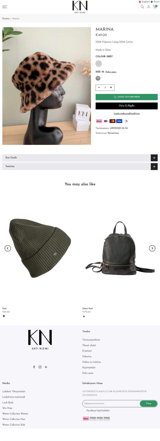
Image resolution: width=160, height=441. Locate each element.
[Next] (152, 248)
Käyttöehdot (88, 368)
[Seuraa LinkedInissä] (46, 367)
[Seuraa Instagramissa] (40, 367)
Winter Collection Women (15, 414)
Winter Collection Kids (13, 425)
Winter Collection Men (13, 419)
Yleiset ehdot (89, 345)
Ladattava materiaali (13, 397)
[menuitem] (144, 2)
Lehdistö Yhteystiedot (13, 392)
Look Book (7, 403)
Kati (4, 308)
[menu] (149, 2)
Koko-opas (111, 72)
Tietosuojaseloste (91, 340)
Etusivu (5, 19)
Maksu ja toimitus (91, 362)
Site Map (7, 408)
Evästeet (87, 351)
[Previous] (8, 248)
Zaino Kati (87, 308)
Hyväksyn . (98, 411)
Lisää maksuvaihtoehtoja (127, 114)
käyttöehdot (103, 411)
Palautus (86, 357)
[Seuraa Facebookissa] (34, 367)
